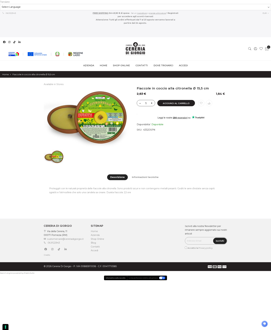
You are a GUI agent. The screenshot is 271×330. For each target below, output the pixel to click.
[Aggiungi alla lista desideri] (201, 103)
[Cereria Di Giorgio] (135, 49)
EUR (265, 13)
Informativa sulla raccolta (115, 278)
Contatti (95, 246)
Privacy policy (206, 248)
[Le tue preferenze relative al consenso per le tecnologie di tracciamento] (5, 327)
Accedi (94, 250)
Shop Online (97, 239)
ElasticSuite (29, 273)
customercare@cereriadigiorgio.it (65, 239)
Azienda (95, 235)
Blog (93, 242)
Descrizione (117, 177)
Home (103, 65)
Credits (47, 255)
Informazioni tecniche (145, 177)
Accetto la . (200, 248)
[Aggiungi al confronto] (209, 103)
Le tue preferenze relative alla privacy (143, 278)
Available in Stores (54, 84)
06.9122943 (10, 13)
